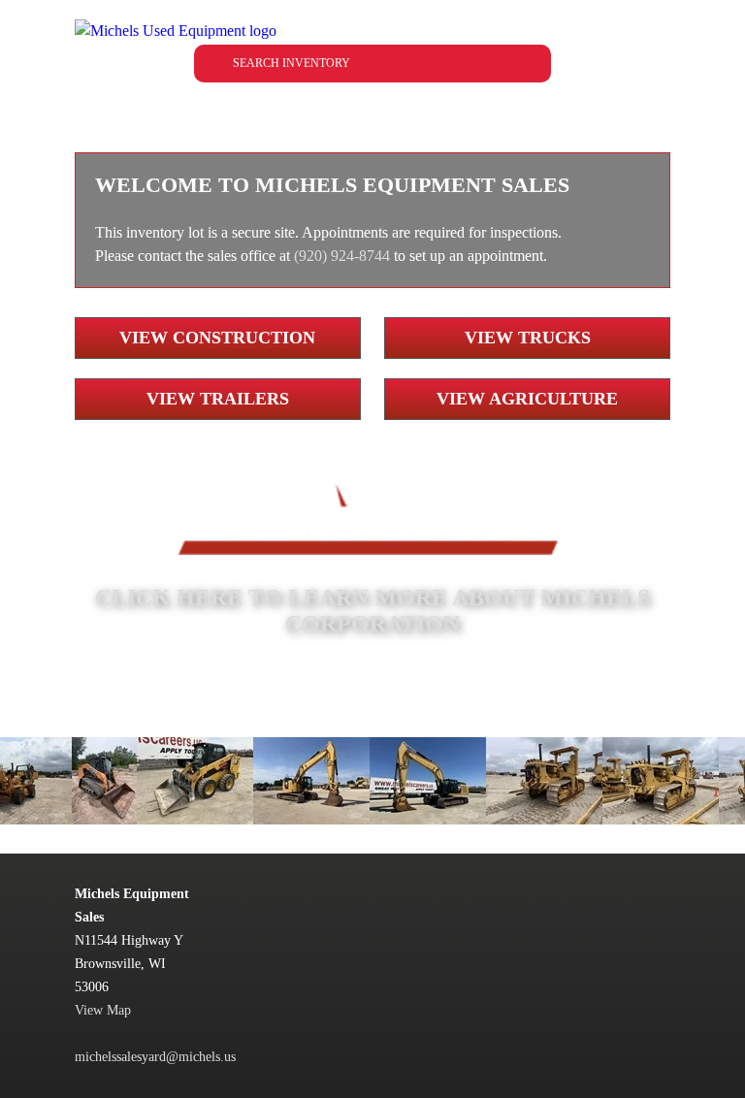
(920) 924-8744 (342, 255)
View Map (103, 1010)
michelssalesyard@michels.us (155, 1057)
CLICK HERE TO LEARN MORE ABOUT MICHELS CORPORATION (372, 610)
